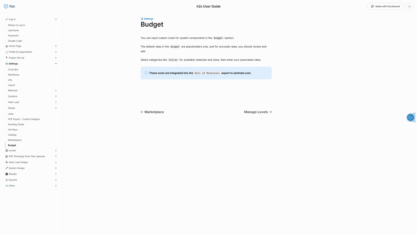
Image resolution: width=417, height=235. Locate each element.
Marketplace (154, 112)
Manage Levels (256, 112)
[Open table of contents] (409, 6)
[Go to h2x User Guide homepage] (9, 6)
